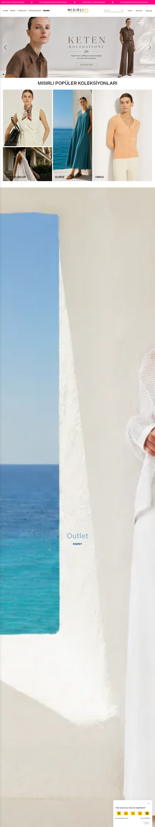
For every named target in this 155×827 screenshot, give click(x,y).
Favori (130, 11)
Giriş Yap (139, 11)
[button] (3, 74)
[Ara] (122, 10)
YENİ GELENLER (35, 11)
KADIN (5, 11)
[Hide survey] (148, 803)
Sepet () (149, 11)
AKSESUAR (22, 11)
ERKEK (13, 11)
